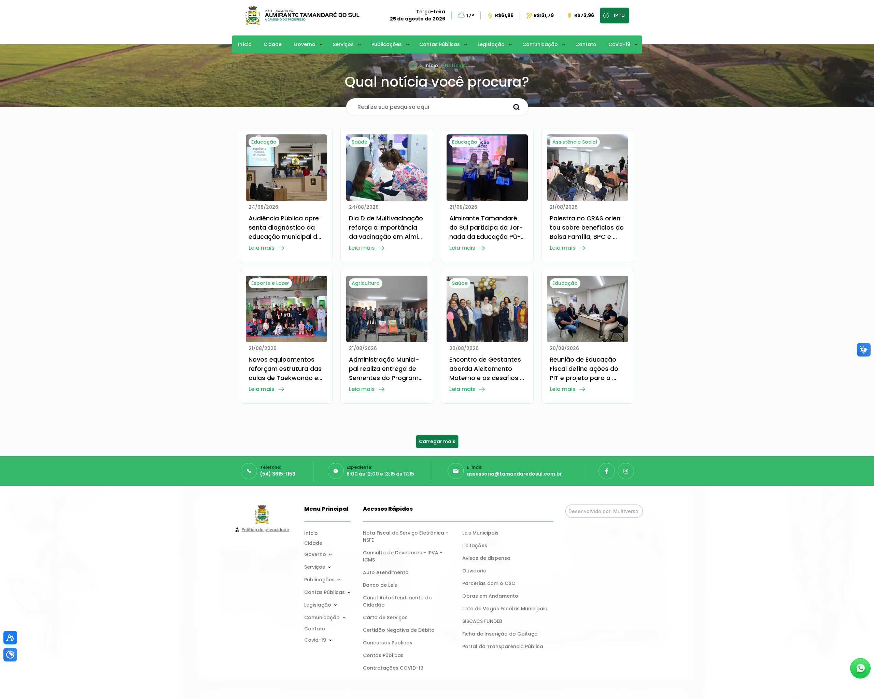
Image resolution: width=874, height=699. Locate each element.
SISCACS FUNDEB (482, 621)
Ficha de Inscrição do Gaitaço (500, 633)
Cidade (273, 44)
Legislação (491, 44)
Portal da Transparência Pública (502, 646)
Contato (585, 44)
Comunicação (540, 44)
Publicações (386, 44)
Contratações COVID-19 (393, 668)
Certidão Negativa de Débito (399, 630)
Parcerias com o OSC (488, 583)
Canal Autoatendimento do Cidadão (398, 601)
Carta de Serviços (385, 617)
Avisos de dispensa (486, 558)
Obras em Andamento (490, 596)
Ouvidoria (474, 570)
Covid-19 (619, 44)
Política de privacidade (265, 530)
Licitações (474, 545)
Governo (304, 44)
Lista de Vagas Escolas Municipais (504, 608)
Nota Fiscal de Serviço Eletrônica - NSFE (406, 536)
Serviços (343, 44)
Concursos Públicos (387, 642)
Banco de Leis (380, 585)
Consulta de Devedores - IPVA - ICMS (403, 556)
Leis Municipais (480, 532)
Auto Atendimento (386, 572)
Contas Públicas (439, 44)
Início (245, 44)
